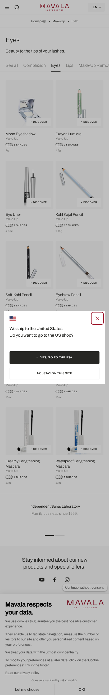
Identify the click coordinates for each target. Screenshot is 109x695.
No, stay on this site (54, 373)
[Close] (97, 318)
